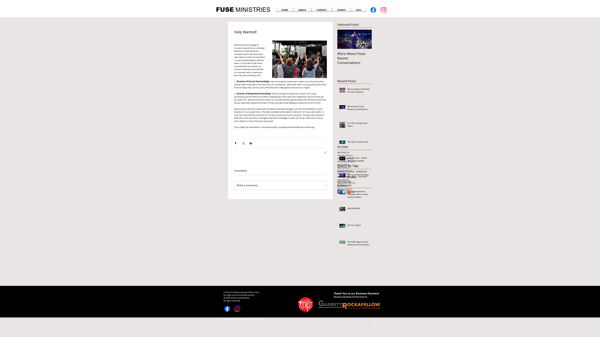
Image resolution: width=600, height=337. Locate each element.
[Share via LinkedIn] (250, 143)
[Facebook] (373, 10)
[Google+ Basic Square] (348, 192)
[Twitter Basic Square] (344, 192)
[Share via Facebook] (235, 143)
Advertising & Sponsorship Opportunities (242, 319)
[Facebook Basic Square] (339, 192)
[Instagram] (383, 10)
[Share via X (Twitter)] (243, 143)
